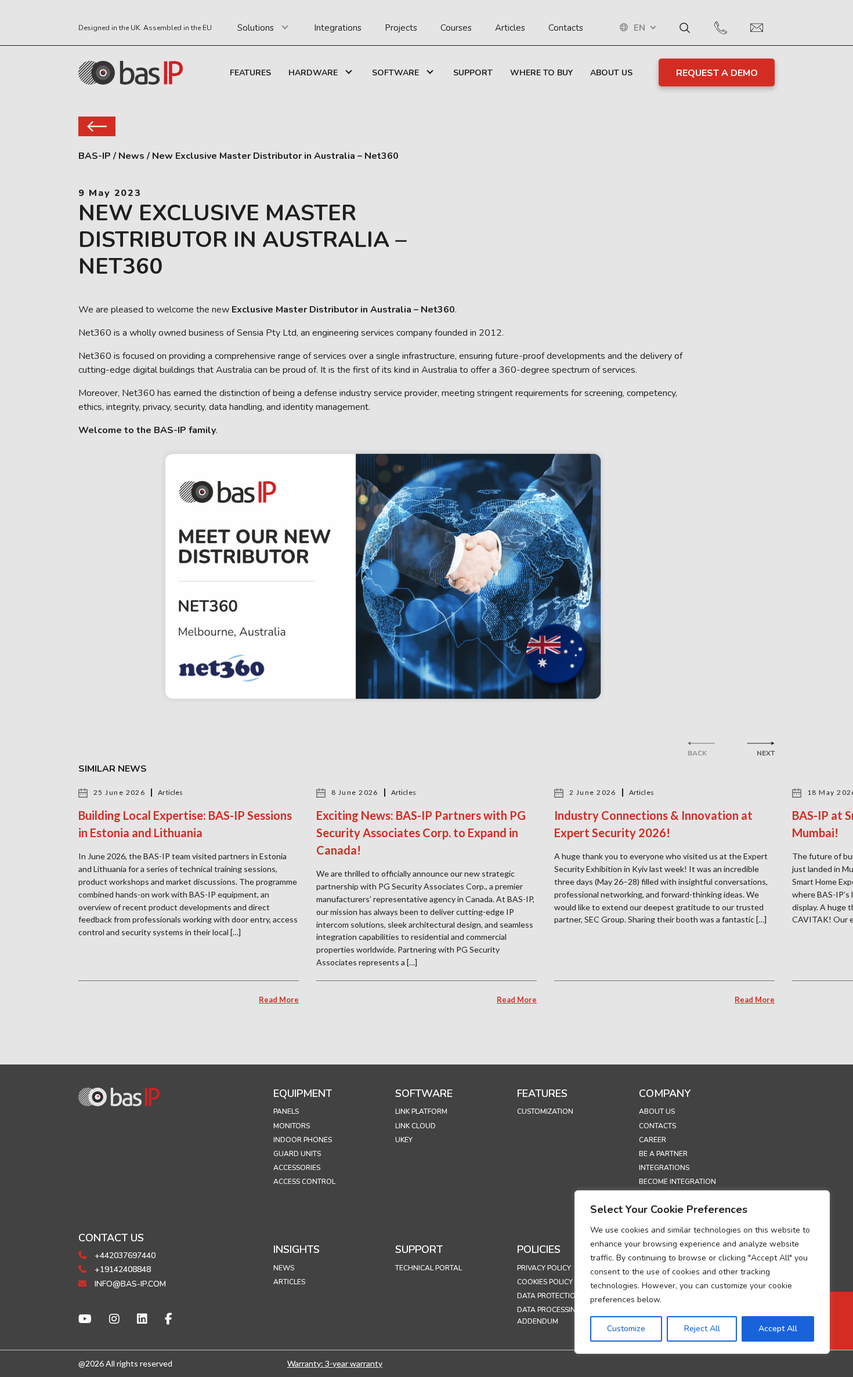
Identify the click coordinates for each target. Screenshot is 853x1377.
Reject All (702, 1328)
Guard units (297, 1153)
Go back (96, 126)
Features (250, 72)
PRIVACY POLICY (544, 1268)
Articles (510, 28)
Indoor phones (302, 1140)
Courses (456, 28)
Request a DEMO (717, 73)
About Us (611, 72)
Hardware (313, 72)
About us (657, 1111)
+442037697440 (124, 1255)
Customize (626, 1328)
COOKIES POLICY (545, 1282)
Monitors (291, 1126)
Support (473, 72)
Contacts (565, 28)
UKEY (404, 1140)
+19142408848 (121, 1269)
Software (395, 72)
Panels (286, 1111)
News (283, 1268)
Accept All (777, 1328)
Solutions (255, 28)
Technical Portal (428, 1268)
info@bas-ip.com (129, 1283)
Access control (304, 1181)
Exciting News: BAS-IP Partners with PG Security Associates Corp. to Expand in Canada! (421, 832)
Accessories (296, 1167)
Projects (401, 28)
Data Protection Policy (561, 1295)
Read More (279, 999)
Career (652, 1140)
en (639, 28)
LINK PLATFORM (421, 1111)
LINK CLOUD (415, 1126)
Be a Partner (663, 1153)
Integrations (338, 28)
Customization (545, 1111)
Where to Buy (541, 72)
